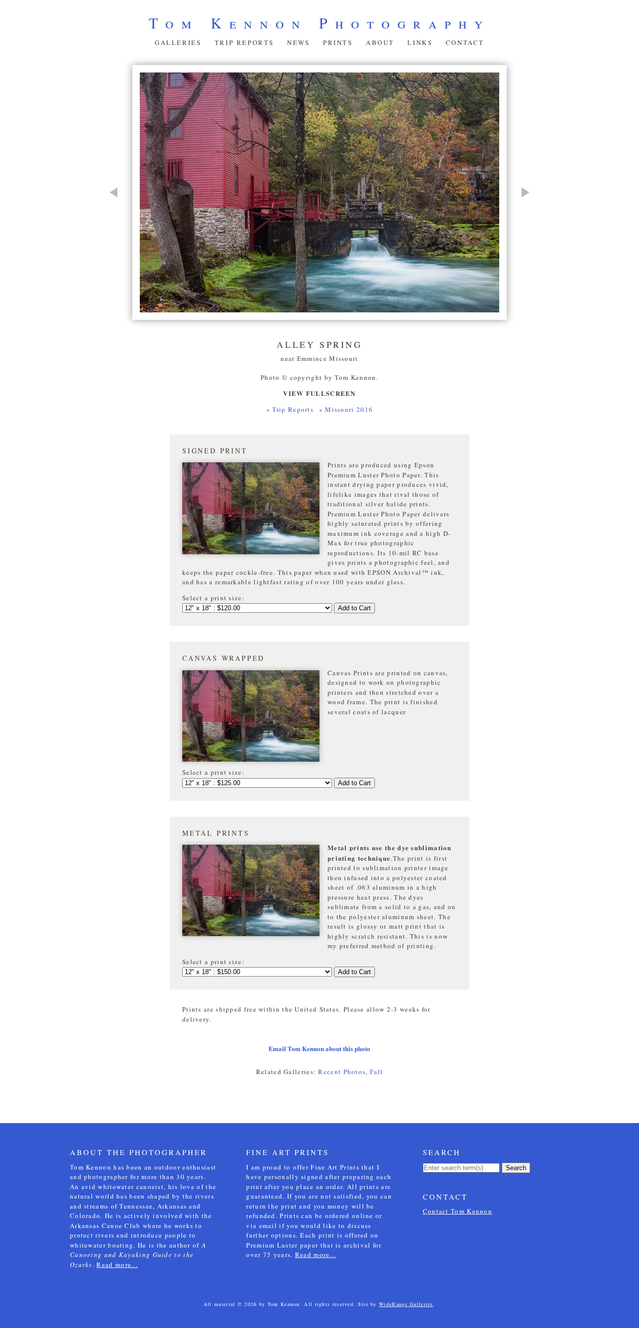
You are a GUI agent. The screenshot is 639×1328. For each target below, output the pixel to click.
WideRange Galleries (406, 1304)
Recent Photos (341, 1071)
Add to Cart (354, 608)
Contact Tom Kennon (457, 1211)
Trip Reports (244, 42)
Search (516, 1168)
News (298, 42)
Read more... (117, 1264)
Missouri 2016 (349, 409)
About (380, 42)
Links (419, 42)
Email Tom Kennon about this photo (319, 1048)
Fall (376, 1071)
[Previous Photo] (118, 237)
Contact (465, 42)
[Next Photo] (520, 237)
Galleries (178, 42)
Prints (338, 42)
